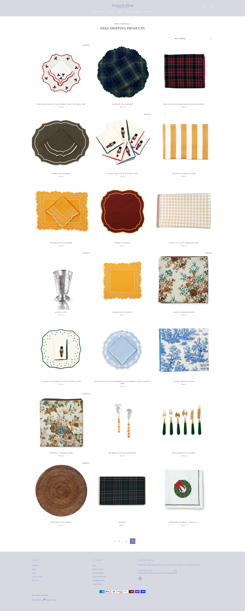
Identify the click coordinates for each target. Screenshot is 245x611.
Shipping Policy (99, 580)
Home (116, 24)
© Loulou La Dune (40, 595)
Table (34, 569)
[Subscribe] (175, 570)
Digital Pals (51, 600)
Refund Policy (98, 573)
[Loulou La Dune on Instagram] (140, 578)
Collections (125, 24)
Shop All (35, 580)
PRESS (148, 12)
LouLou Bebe (37, 577)
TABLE (109, 12)
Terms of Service (99, 577)
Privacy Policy (98, 569)
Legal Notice (98, 584)
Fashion (98, 12)
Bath (34, 573)
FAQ (94, 565)
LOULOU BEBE (134, 12)
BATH (120, 12)
